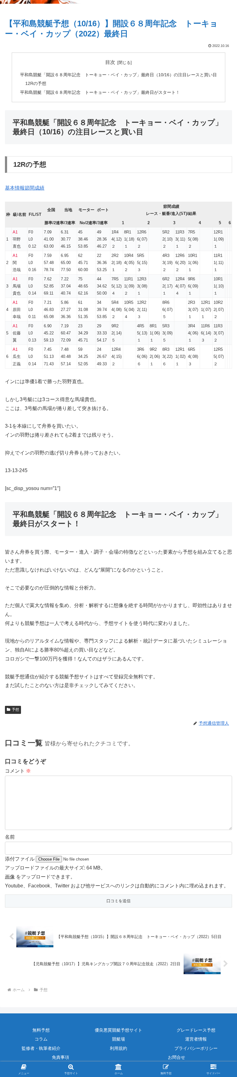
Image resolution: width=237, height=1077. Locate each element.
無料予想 (41, 1030)
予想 (15, 709)
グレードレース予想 (196, 1030)
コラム (41, 1039)
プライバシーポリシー (196, 1048)
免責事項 (60, 1057)
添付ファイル (20, 858)
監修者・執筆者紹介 (41, 1048)
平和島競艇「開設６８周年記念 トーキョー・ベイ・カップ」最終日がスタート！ (100, 92)
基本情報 (15, 188)
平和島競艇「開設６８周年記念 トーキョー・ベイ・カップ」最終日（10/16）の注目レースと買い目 (118, 74)
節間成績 (34, 188)
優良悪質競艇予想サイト (118, 1030)
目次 (110, 62)
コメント (18, 770)
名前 (10, 837)
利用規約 (118, 1048)
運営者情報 (196, 1039)
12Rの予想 (35, 83)
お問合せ (176, 1057)
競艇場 (118, 1039)
